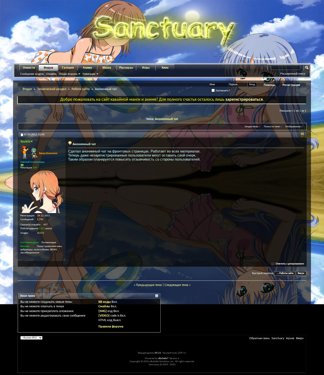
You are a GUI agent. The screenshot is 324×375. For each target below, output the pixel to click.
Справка (51, 73)
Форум (48, 67)
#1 (302, 134)
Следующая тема (176, 285)
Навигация (89, 73)
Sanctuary (278, 338)
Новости (29, 67)
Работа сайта (81, 89)
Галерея (68, 67)
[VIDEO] (104, 316)
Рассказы (126, 67)
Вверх (301, 273)
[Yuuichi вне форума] (41, 191)
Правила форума (110, 326)
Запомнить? (222, 90)
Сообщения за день (32, 73)
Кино (165, 67)
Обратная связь (259, 338)
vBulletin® (163, 358)
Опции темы (251, 126)
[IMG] (102, 311)
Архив (290, 338)
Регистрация (291, 85)
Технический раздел (51, 89)
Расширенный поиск (292, 73)
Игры (145, 67)
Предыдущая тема (149, 285)
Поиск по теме (272, 126)
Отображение (293, 126)
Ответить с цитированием (290, 264)
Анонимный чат (166, 119)
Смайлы (104, 306)
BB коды (104, 302)
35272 (40, 233)
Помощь (269, 85)
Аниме (87, 67)
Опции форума (68, 73)
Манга (106, 67)
